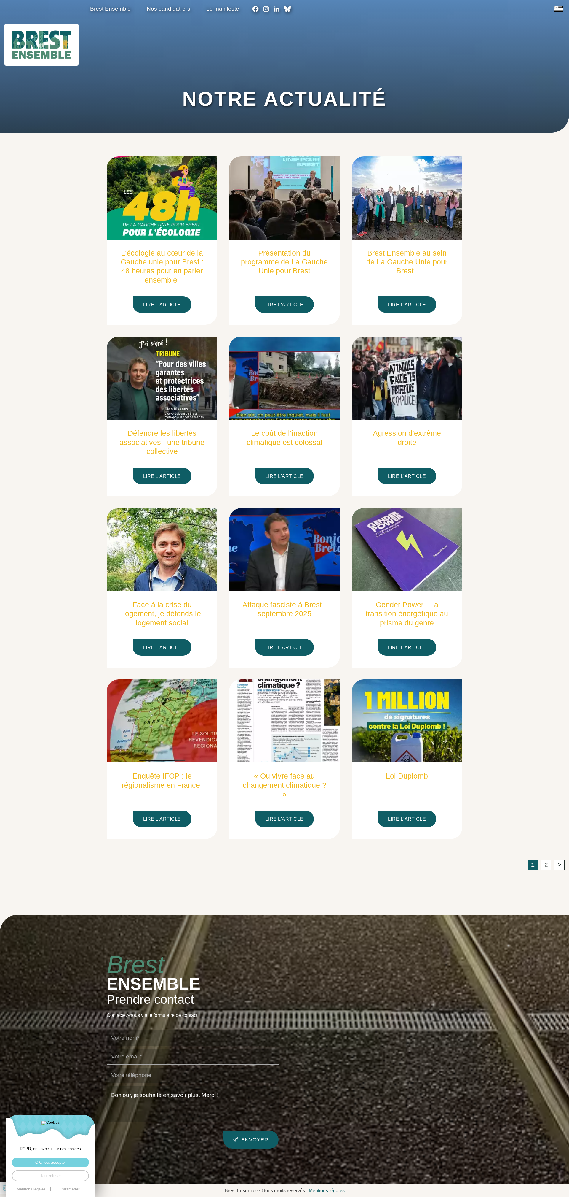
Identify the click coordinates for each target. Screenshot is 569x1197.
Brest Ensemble (110, 9)
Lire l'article (162, 304)
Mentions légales (327, 1190)
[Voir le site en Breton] (558, 9)
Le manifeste (222, 9)
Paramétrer (69, 1189)
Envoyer (254, 1139)
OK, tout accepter (50, 1162)
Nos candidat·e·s (168, 9)
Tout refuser (50, 1176)
